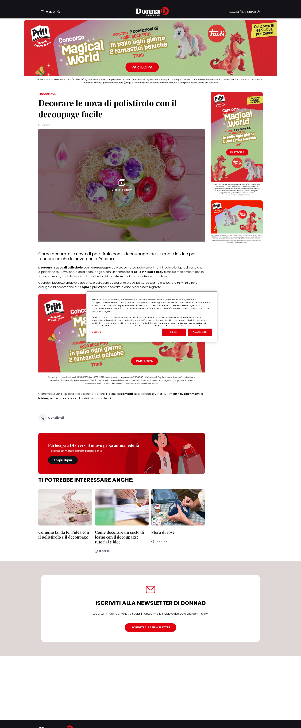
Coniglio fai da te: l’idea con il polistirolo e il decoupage (63, 534)
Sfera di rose (163, 532)
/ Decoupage (47, 94)
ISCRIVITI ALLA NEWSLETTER (150, 627)
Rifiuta (173, 332)
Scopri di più (63, 460)
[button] (48, 12)
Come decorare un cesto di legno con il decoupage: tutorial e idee (119, 536)
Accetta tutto (200, 332)
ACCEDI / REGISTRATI (242, 12)
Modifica (96, 331)
